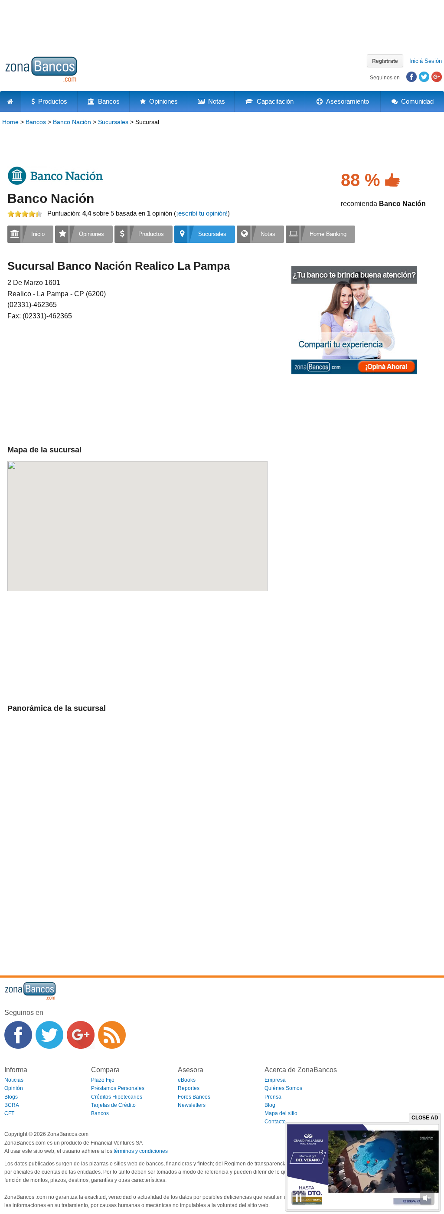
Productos (51, 101)
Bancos (107, 101)
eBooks (187, 1080)
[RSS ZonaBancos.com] (112, 1035)
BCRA (11, 1105)
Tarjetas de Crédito (113, 1105)
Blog (269, 1105)
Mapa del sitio (280, 1113)
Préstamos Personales (117, 1088)
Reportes (188, 1088)
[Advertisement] (222, 23)
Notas (215, 101)
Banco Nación (72, 121)
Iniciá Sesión (425, 61)
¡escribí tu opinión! (202, 213)
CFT (9, 1113)
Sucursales (113, 121)
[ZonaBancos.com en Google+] (81, 1035)
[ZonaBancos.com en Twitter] (49, 1035)
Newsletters (192, 1105)
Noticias (13, 1080)
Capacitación (273, 101)
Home (10, 121)
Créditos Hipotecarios (116, 1097)
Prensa (272, 1097)
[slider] (24, 213)
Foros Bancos (194, 1097)
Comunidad (416, 101)
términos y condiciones (141, 1151)
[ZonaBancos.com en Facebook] (18, 1035)
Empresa (275, 1080)
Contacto (275, 1122)
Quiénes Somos (283, 1088)
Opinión (13, 1088)
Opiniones (162, 101)
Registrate (385, 61)
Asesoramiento (346, 101)
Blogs (11, 1097)
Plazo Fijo (102, 1080)
